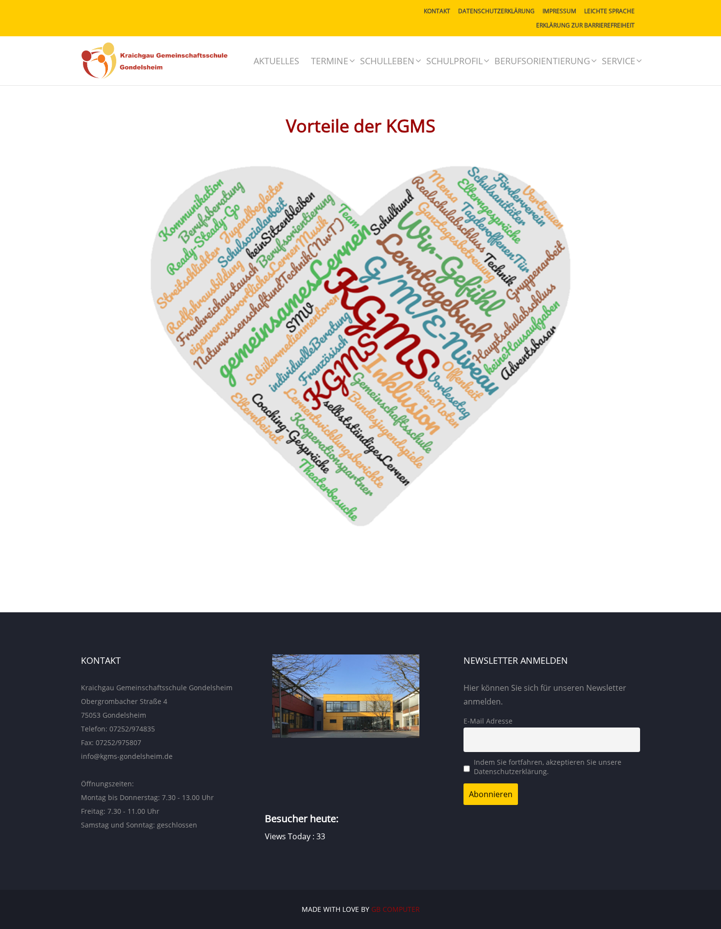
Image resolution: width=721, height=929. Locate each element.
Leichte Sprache (609, 11)
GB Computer (395, 909)
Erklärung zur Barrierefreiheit (585, 25)
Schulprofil (454, 61)
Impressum (559, 11)
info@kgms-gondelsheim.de (127, 756)
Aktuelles (276, 61)
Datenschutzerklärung (496, 11)
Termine (329, 61)
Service (618, 61)
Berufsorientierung (542, 61)
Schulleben (387, 61)
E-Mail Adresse (488, 721)
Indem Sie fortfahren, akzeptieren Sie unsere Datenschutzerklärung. (547, 766)
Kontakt (437, 11)
